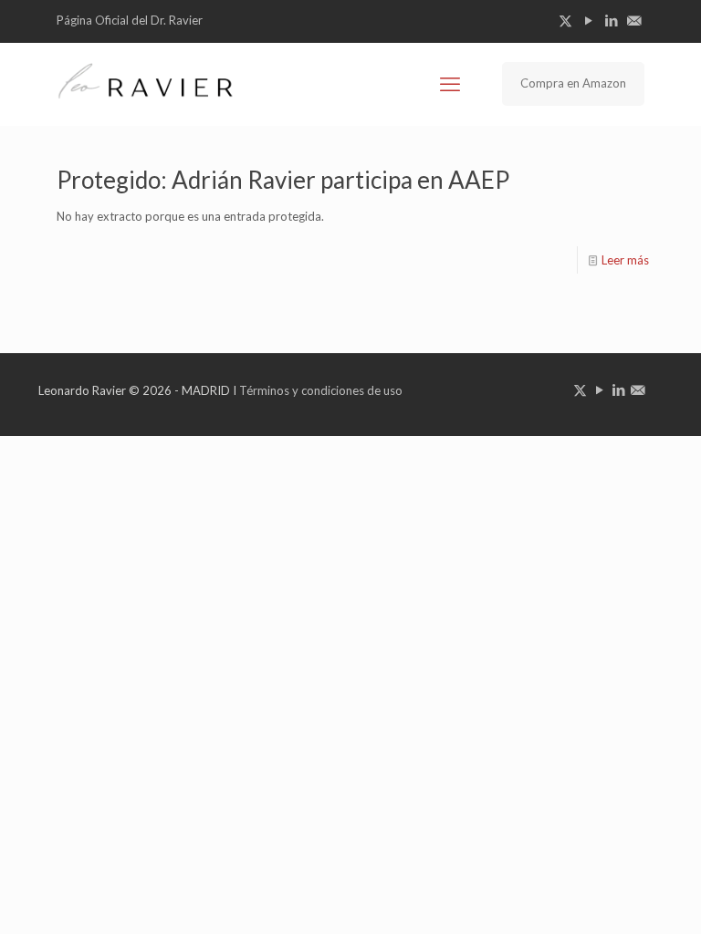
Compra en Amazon (573, 83)
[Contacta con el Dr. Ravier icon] (634, 20)
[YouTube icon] (588, 20)
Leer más (625, 260)
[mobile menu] (450, 83)
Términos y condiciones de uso (321, 390)
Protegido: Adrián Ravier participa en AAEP (283, 179)
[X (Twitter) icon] (565, 20)
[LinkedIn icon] (611, 20)
